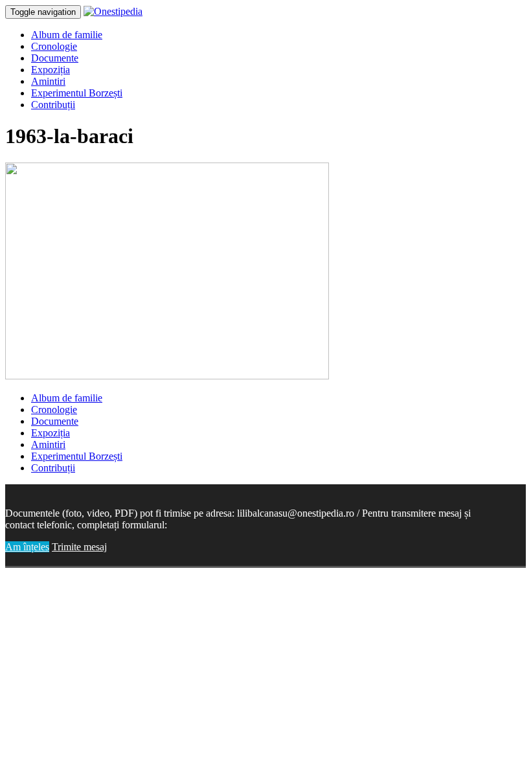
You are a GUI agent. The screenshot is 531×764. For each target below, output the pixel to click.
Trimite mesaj (79, 546)
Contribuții (53, 104)
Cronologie (54, 46)
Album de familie (66, 34)
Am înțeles (27, 546)
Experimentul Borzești (76, 92)
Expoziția (50, 69)
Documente (54, 57)
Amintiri (48, 81)
